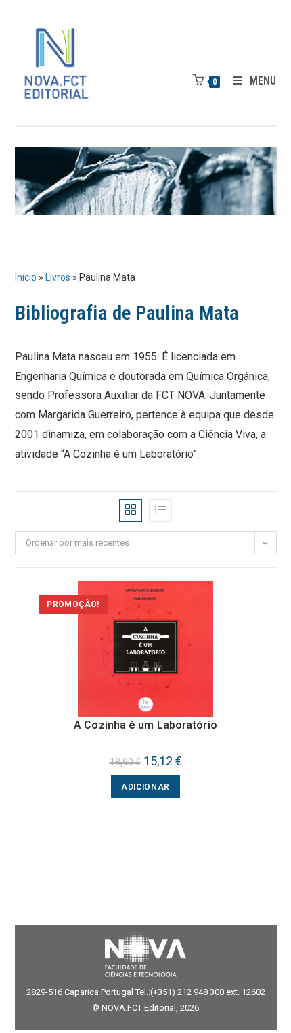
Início (26, 277)
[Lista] (160, 510)
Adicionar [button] (145, 787)
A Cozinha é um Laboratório (145, 725)
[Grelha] (130, 510)
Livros (57, 277)
